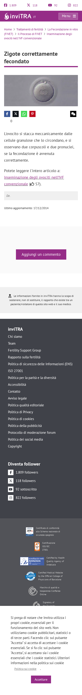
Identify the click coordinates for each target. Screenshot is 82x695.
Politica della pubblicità (25, 425)
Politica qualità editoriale (26, 405)
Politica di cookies (21, 419)
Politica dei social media (25, 439)
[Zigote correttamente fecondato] (41, 90)
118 (34, 5)
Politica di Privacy (20, 412)
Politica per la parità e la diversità (32, 377)
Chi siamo (15, 336)
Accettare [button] (41, 679)
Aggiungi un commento (41, 254)
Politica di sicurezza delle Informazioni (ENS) (40, 364)
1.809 (12, 5)
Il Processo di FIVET (30, 34)
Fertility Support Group (24, 350)
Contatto (14, 391)
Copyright (15, 446)
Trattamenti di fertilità (29, 29)
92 (55, 5)
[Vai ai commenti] (73, 114)
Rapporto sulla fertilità (24, 357)
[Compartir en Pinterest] (32, 114)
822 (75, 5)
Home (8, 29)
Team (11, 343)
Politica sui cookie (25, 669)
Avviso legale (17, 398)
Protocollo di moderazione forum (32, 432)
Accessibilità (17, 384)
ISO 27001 (15, 371)
